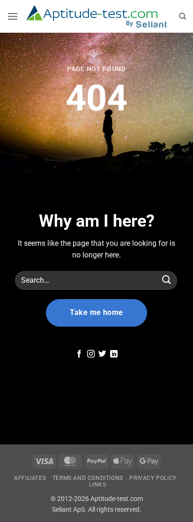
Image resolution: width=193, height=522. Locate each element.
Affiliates (30, 478)
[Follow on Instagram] (91, 354)
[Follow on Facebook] (79, 354)
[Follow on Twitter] (102, 354)
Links (97, 484)
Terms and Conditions (87, 478)
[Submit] (166, 280)
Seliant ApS (68, 510)
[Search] (182, 16)
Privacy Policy (153, 478)
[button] (13, 16)
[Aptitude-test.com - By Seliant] (96, 16)
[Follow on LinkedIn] (114, 354)
